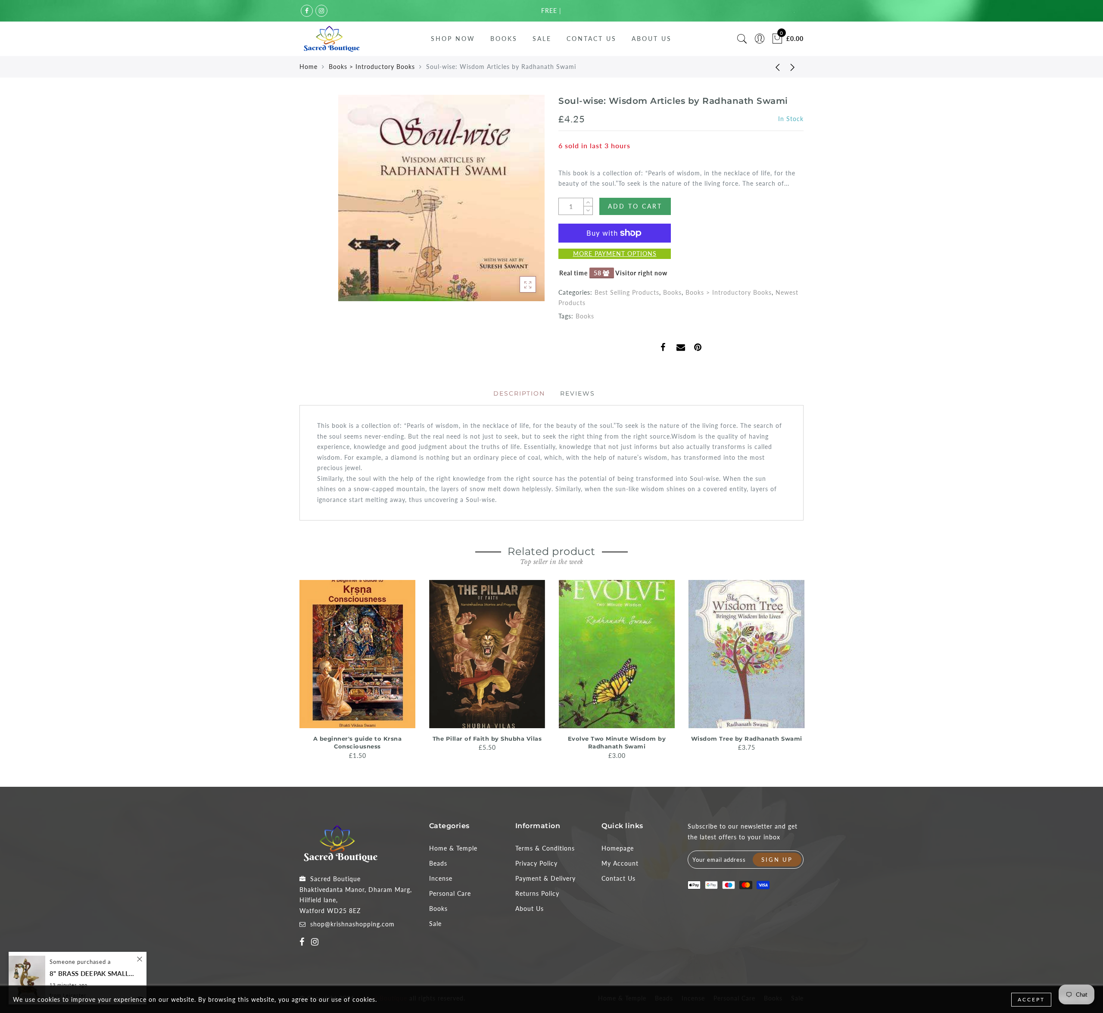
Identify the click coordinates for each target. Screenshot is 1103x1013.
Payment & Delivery (545, 878)
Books (503, 38)
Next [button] (798, 669)
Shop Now (453, 38)
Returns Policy (537, 893)
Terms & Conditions (545, 848)
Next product (793, 66)
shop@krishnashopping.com (352, 924)
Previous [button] (293, 669)
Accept (1031, 999)
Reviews (577, 393)
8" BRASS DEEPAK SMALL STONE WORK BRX (93, 973)
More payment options (615, 253)
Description (519, 393)
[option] (357, 670)
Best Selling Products (627, 292)
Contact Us (592, 38)
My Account (620, 863)
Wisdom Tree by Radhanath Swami (746, 738)
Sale (542, 38)
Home (308, 66)
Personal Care (450, 893)
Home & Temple (453, 848)
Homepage (617, 848)
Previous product (771, 66)
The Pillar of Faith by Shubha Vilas (487, 738)
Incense (440, 878)
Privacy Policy (536, 863)
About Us (652, 38)
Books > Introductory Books (372, 66)
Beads (438, 863)
